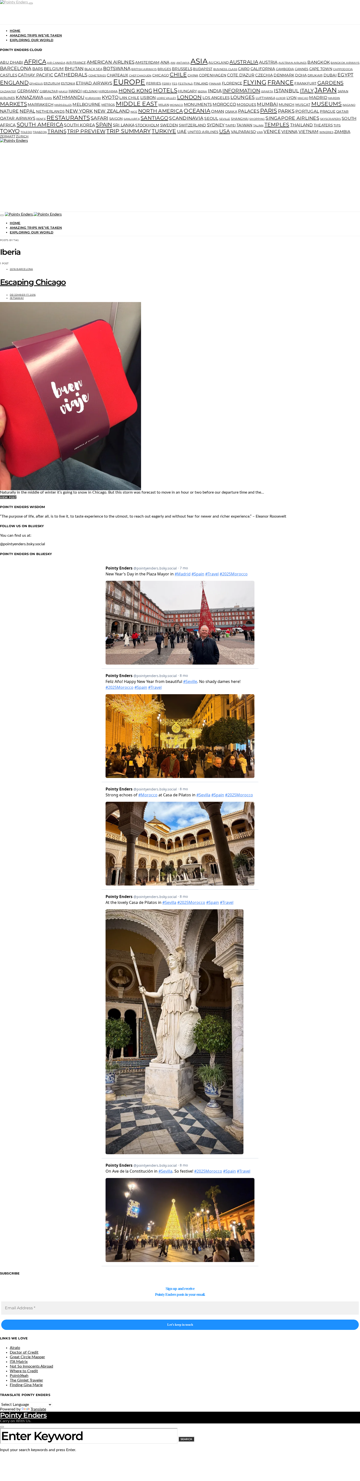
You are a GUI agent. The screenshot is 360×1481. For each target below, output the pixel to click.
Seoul (211, 118)
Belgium (54, 68)
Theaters (323, 125)
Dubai (330, 75)
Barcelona (15, 68)
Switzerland (192, 125)
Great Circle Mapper (27, 1357)
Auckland (218, 62)
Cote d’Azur (240, 75)
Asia (199, 61)
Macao (303, 98)
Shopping (257, 119)
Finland (201, 83)
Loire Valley (166, 98)
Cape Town (320, 69)
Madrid (318, 97)
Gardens (330, 83)
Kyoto (110, 97)
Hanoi (75, 91)
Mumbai (267, 104)
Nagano (349, 105)
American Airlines (110, 62)
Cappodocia (343, 69)
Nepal (27, 111)
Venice (272, 131)
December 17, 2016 (23, 294)
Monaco (176, 105)
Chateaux (117, 75)
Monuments (198, 104)
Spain (104, 124)
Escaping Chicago (33, 282)
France (280, 82)
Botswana (117, 68)
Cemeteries (97, 75)
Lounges (242, 97)
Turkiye (164, 131)
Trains (57, 131)
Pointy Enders (23, 1415)
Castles (8, 75)
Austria (268, 62)
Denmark (284, 75)
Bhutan (74, 68)
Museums (326, 103)
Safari (99, 118)
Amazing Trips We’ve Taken (36, 35)
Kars (48, 98)
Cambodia (285, 69)
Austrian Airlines (292, 62)
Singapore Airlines (292, 118)
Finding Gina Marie (26, 1385)
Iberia (202, 91)
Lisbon (148, 97)
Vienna (289, 131)
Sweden (169, 125)
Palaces (248, 111)
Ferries (153, 83)
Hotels (165, 90)
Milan (163, 105)
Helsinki (90, 91)
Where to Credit (24, 1371)
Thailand (301, 124)
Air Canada (56, 62)
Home (15, 31)
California (263, 68)
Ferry (166, 83)
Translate (38, 1409)
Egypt (345, 75)
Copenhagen (213, 75)
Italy (307, 90)
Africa (35, 61)
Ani (173, 62)
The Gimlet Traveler (26, 1380)
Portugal (307, 111)
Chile (178, 74)
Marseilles (63, 105)
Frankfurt (305, 83)
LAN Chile (129, 98)
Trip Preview (86, 131)
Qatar (342, 111)
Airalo (15, 1348)
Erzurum (52, 83)
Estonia (68, 83)
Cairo (244, 69)
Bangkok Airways (345, 62)
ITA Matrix (19, 1362)
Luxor (281, 98)
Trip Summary (128, 131)
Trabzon (40, 132)
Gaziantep (8, 91)
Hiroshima (108, 91)
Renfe (41, 119)
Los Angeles (216, 97)
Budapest (202, 69)
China (193, 75)
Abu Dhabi (11, 62)
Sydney (216, 124)
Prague (328, 111)
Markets (13, 104)
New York (79, 111)
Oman (217, 111)
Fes (174, 83)
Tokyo (10, 131)
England (14, 82)
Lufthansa (265, 98)
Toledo (26, 132)
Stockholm (147, 125)
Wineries (326, 132)
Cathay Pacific (35, 75)
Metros (108, 105)
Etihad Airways (94, 83)
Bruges (164, 69)
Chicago (160, 75)
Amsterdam (147, 62)
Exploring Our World (31, 40)
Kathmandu (68, 97)
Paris (268, 110)
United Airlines (203, 132)
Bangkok (318, 62)
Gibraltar (49, 91)
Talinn (258, 125)
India (215, 91)
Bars (37, 68)
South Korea (79, 124)
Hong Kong (135, 90)
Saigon (116, 119)
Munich (287, 104)
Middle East (137, 103)
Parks (286, 111)
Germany (28, 90)
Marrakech (40, 104)
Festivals (185, 83)
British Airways (144, 69)
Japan (325, 90)
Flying (255, 82)
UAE (182, 131)
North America (160, 111)
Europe (129, 82)
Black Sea (93, 69)
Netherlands (50, 111)
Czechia (264, 75)
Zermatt (7, 136)
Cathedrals (71, 75)
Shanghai (240, 119)
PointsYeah (19, 1376)
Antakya (183, 62)
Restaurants (68, 117)
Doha (301, 75)
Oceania (197, 111)
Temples (276, 124)
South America (40, 124)
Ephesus (36, 83)
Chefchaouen (140, 75)
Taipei (230, 125)
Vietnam (309, 131)
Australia (243, 62)
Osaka (231, 111)
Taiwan (244, 125)
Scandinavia (186, 118)
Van (260, 132)
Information (241, 90)
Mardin (334, 98)
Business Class (225, 69)
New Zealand (112, 111)
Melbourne (86, 104)
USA (224, 131)
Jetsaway (17, 298)
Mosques (246, 104)
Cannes (302, 69)
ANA (165, 62)
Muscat (303, 105)
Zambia (342, 131)
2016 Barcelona (21, 269)
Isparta (267, 91)
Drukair (315, 75)
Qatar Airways (17, 118)
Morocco (224, 104)
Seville (224, 119)
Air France (76, 62)
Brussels (182, 68)
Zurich (22, 136)
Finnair (215, 83)
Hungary (187, 91)
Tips (337, 125)
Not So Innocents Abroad (31, 1366)
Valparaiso (243, 131)
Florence (232, 83)
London (189, 97)
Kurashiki (93, 98)
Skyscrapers (330, 119)
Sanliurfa (132, 119)
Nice (134, 111)
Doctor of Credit (24, 1352)
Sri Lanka (123, 125)
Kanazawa (29, 97)
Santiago (154, 118)
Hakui (63, 91)
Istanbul (286, 91)
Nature (9, 111)
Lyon (292, 98)
